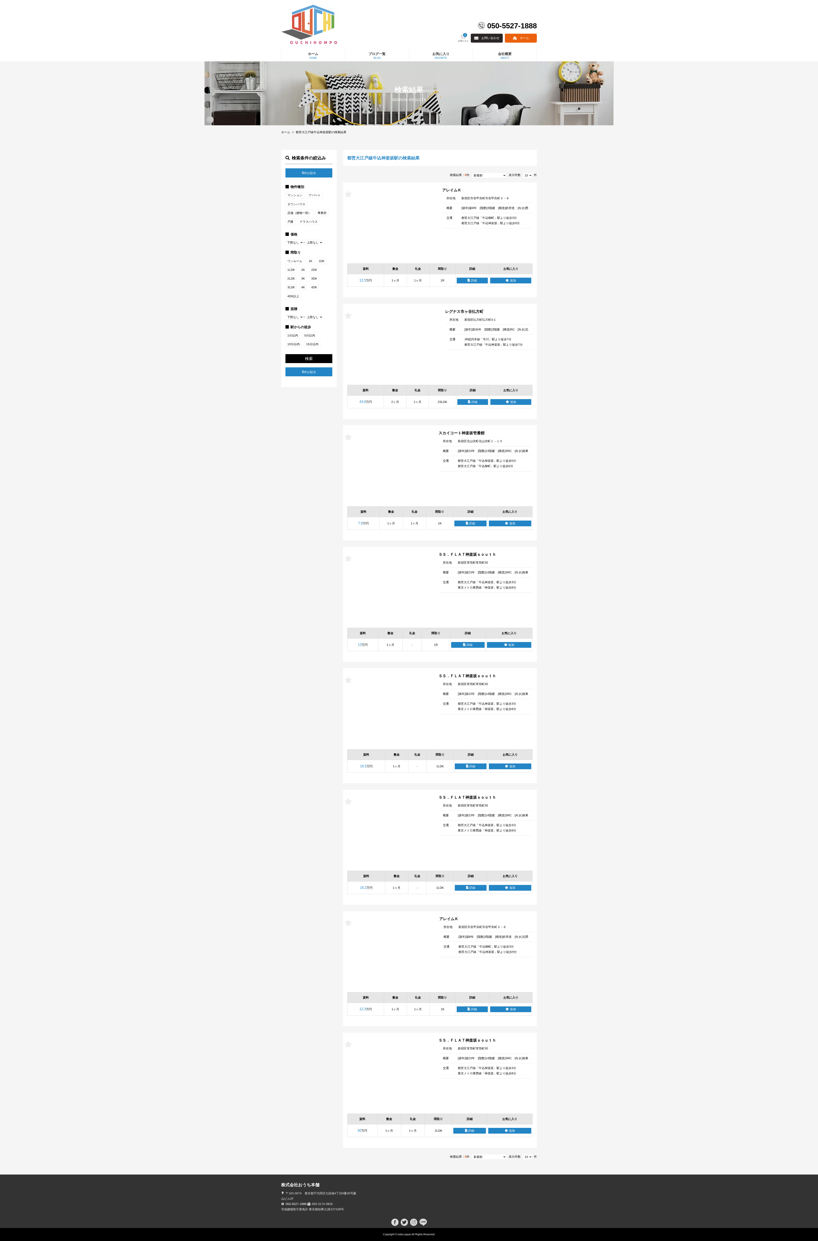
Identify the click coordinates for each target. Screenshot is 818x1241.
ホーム (524, 38)
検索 (309, 358)
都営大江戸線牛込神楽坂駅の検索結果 (321, 132)
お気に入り (463, 38)
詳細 (474, 280)
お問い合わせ (490, 38)
